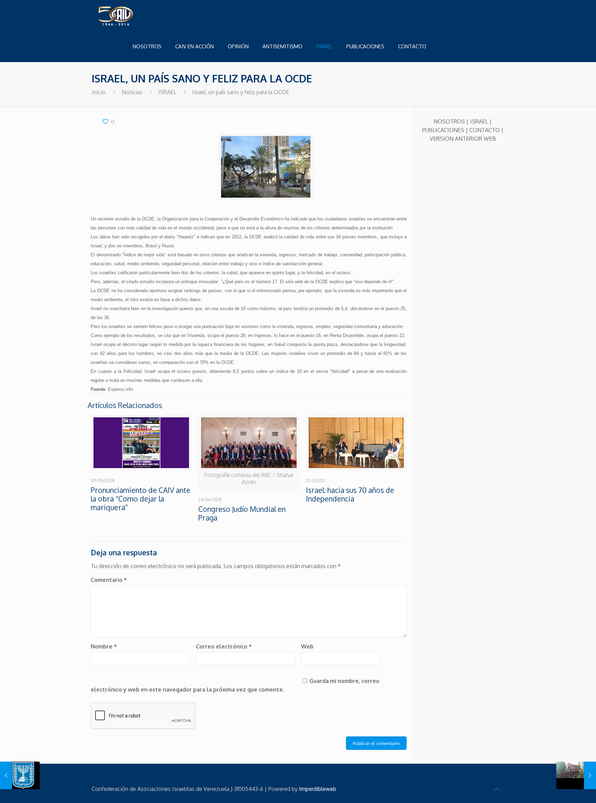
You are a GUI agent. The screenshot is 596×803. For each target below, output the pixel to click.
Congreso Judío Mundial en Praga (242, 513)
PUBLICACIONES (443, 130)
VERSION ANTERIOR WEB (463, 138)
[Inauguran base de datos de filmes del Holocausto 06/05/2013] (576, 775)
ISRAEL (167, 92)
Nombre (104, 646)
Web (307, 646)
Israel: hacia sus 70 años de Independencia (350, 494)
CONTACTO (484, 130)
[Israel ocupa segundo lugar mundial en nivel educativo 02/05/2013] (20, 775)
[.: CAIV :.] (133, 15)
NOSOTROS (449, 121)
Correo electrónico (224, 646)
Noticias (132, 92)
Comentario (109, 579)
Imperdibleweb (317, 788)
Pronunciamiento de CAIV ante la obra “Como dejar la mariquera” (140, 498)
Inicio (99, 92)
